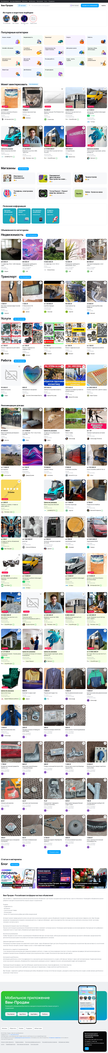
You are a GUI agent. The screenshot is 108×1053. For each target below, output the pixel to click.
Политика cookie (34, 1044)
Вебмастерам (38, 1028)
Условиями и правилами (55, 1037)
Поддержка (51, 1)
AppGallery (34, 1014)
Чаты (45, 1)
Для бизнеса (32, 1)
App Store (22, 1014)
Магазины (25, 1)
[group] (9, 216)
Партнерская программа (23, 1044)
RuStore (45, 1014)
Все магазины (23, 169)
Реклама (21, 1028)
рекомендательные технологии (22, 1037)
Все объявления (5, 1)
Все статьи (14, 864)
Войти (104, 5)
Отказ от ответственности (7, 1042)
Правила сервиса (19, 1042)
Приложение (40, 1)
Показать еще (54, 852)
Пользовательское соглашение (49, 1042)
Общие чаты (13, 1028)
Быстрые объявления (15, 1)
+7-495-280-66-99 (14, 1034)
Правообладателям (10, 1044)
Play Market (11, 1014)
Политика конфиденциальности (33, 1042)
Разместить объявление (89, 5)
